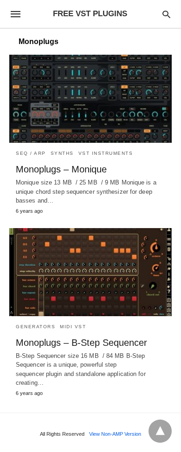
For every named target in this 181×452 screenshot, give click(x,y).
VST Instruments (105, 153)
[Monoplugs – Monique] (90, 99)
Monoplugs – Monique (61, 169)
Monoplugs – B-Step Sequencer (81, 342)
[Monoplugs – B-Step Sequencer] (90, 272)
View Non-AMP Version (115, 434)
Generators (35, 326)
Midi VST (73, 326)
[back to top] (160, 431)
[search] (166, 14)
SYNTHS (62, 153)
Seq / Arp (31, 153)
